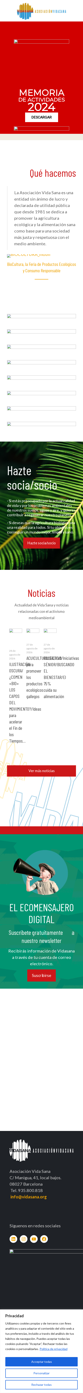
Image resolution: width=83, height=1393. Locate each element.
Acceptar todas (41, 1361)
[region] (41, 1351)
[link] (41, 319)
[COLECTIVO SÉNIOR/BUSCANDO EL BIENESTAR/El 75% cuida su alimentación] (50, 633)
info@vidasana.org (28, 1196)
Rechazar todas (41, 1384)
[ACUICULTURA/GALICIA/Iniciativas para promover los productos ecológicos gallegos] (32, 632)
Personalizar (41, 1373)
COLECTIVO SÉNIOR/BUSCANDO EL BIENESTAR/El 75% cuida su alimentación (59, 677)
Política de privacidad (53, 1349)
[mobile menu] (77, 8)
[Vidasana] (41, 10)
